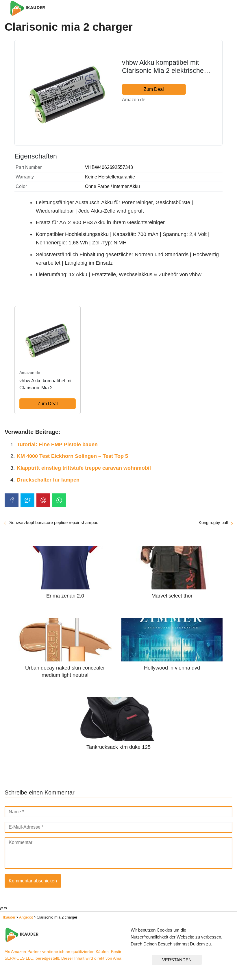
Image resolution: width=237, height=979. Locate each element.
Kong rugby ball (213, 522)
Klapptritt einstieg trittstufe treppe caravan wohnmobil (84, 468)
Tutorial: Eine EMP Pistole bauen (57, 444)
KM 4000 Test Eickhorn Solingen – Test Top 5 (72, 456)
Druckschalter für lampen (48, 480)
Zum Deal (154, 89)
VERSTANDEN (177, 959)
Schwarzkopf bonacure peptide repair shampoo (53, 522)
